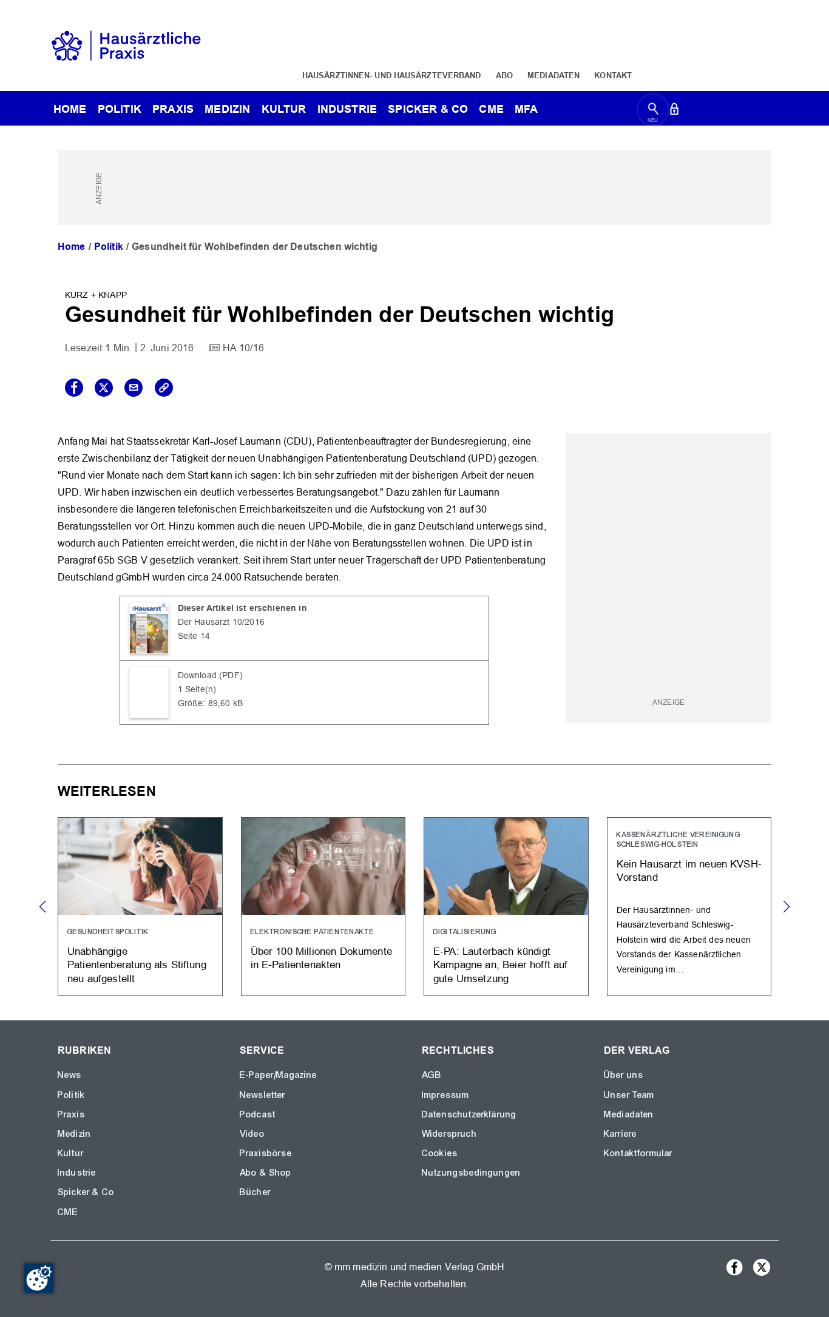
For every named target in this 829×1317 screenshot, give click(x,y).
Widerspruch (449, 1133)
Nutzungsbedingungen (471, 1172)
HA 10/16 (243, 348)
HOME (70, 109)
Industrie (347, 109)
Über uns (623, 1074)
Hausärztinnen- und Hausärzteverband (391, 75)
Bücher (255, 1192)
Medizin (227, 109)
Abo (504, 75)
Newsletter (263, 1095)
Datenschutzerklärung (469, 1114)
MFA (526, 109)
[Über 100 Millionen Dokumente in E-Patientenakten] (323, 906)
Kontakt (613, 75)
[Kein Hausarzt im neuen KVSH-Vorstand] (689, 906)
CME (491, 109)
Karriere (620, 1133)
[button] (786, 907)
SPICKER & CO (428, 109)
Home (72, 246)
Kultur (284, 109)
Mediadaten (553, 75)
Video (252, 1133)
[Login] (674, 111)
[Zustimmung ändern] (38, 1278)
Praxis (173, 109)
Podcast (258, 1114)
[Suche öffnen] (653, 111)
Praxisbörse (266, 1153)
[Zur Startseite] (126, 44)
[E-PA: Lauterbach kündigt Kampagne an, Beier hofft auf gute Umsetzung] (506, 906)
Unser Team (629, 1095)
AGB (432, 1074)
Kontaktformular (638, 1153)
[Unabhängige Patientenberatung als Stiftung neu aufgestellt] (140, 906)
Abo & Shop (266, 1172)
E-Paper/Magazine (278, 1074)
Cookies (440, 1153)
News (70, 1074)
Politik (119, 109)
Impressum (445, 1095)
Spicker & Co (86, 1192)
